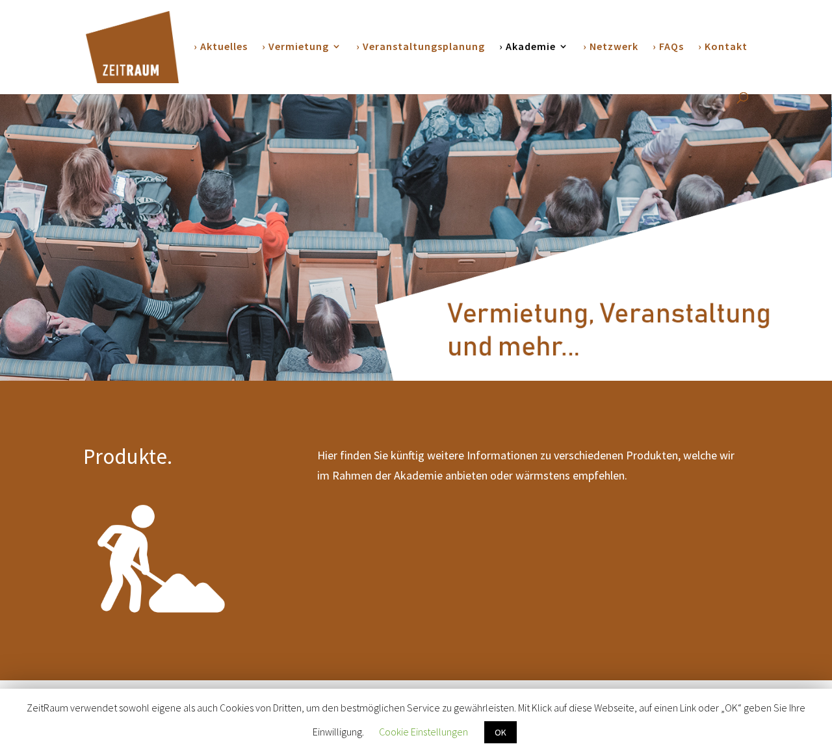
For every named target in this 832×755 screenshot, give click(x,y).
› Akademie (527, 47)
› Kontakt (723, 47)
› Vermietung (295, 47)
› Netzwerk (610, 47)
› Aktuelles (221, 47)
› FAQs (668, 47)
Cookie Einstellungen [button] (423, 731)
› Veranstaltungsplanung (420, 47)
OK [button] (500, 732)
